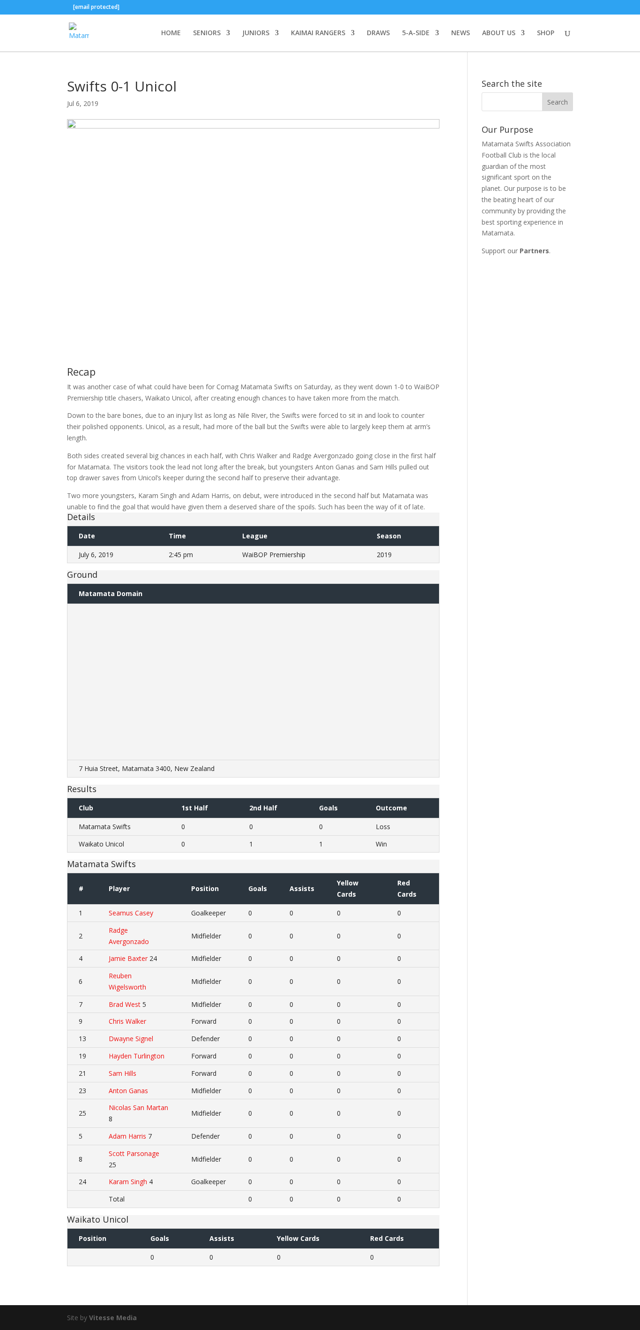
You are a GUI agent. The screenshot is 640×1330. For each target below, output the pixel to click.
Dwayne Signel (131, 1038)
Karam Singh (128, 1181)
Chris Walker (127, 1021)
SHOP (545, 33)
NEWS (460, 33)
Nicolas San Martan (138, 1107)
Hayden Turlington (136, 1055)
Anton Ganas (128, 1090)
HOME (171, 33)
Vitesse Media (113, 1317)
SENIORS (207, 33)
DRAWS (378, 33)
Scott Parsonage (134, 1153)
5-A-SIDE (416, 33)
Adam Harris (127, 1136)
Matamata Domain (110, 593)
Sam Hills (122, 1073)
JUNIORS (255, 33)
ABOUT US (498, 33)
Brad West (125, 1004)
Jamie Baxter (128, 958)
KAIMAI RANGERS (318, 33)
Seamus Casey (131, 912)
